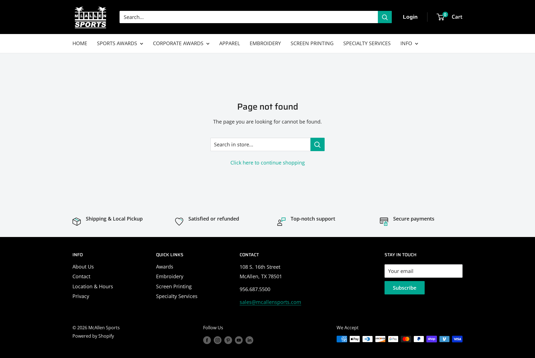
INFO (406, 43)
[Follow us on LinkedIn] (249, 340)
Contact (81, 276)
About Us (83, 266)
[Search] (385, 17)
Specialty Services (177, 296)
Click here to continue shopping (267, 162)
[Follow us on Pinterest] (228, 340)
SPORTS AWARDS (117, 43)
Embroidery (169, 276)
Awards (164, 266)
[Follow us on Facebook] (207, 340)
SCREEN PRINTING (312, 43)
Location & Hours (92, 286)
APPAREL (229, 43)
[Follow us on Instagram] (218, 340)
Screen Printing (174, 286)
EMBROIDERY (265, 43)
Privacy (80, 296)
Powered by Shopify (93, 336)
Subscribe (404, 287)
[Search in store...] (317, 144)
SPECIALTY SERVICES (367, 43)
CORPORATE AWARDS (178, 43)
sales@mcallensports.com (270, 302)
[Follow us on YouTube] (239, 340)
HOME (79, 43)
